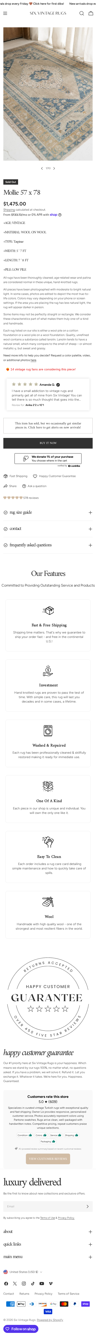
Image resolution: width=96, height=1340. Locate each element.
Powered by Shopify (50, 1320)
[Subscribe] (87, 1206)
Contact (8, 1293)
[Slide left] (42, 168)
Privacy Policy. (66, 1217)
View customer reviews (48, 1159)
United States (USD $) (24, 1272)
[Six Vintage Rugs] (48, 13)
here (33, 360)
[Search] (81, 13)
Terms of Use (47, 1217)
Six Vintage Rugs (24, 1320)
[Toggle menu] (5, 13)
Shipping (9, 209)
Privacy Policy (43, 1293)
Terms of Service (68, 1293)
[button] (48, 394)
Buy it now (48, 443)
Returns (24, 1293)
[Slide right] (54, 168)
